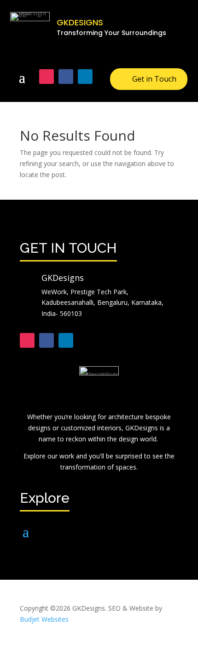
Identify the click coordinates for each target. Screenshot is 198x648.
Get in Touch (154, 79)
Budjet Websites (44, 619)
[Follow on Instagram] (46, 76)
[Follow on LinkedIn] (85, 76)
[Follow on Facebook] (65, 76)
